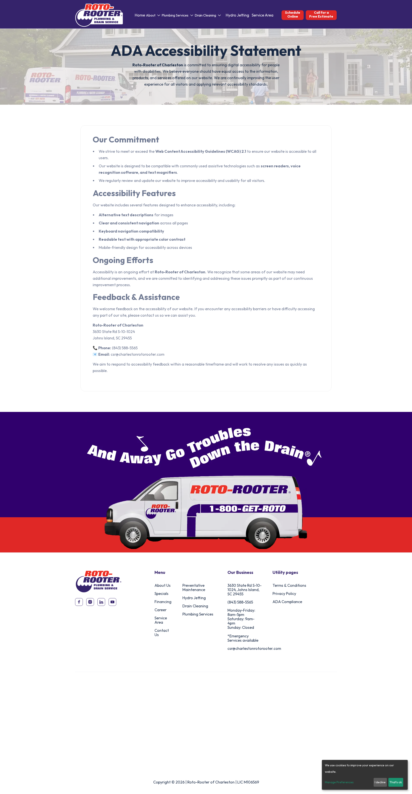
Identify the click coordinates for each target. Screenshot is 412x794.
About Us (162, 585)
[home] (99, 15)
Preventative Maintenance (193, 587)
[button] (153, 15)
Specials (161, 593)
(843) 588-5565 (240, 602)
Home (140, 15)
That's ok (395, 782)
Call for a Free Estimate (321, 14)
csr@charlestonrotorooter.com (254, 648)
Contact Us (161, 632)
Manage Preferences (339, 782)
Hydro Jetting (237, 15)
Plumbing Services (197, 614)
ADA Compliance (287, 601)
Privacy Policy (284, 593)
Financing (162, 601)
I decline (380, 782)
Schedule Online (292, 14)
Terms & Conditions (289, 585)
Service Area (262, 15)
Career (160, 609)
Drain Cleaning (195, 605)
